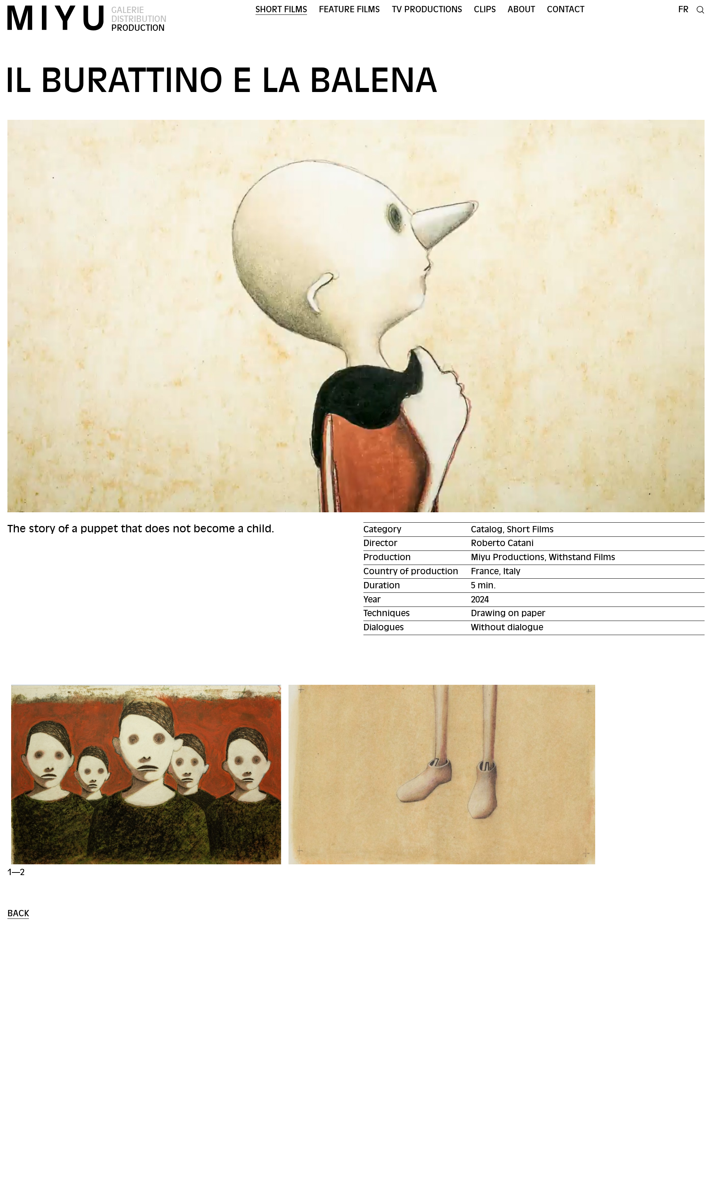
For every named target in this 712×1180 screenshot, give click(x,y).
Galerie (127, 10)
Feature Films (349, 9)
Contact (565, 9)
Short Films (281, 9)
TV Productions (427, 9)
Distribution (139, 19)
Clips (485, 9)
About (521, 9)
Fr (683, 9)
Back (18, 913)
